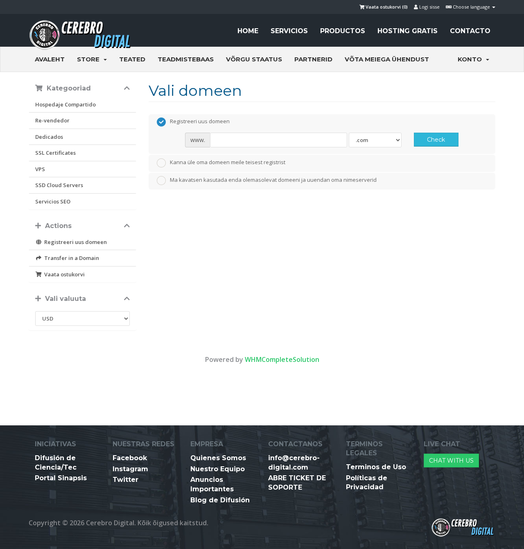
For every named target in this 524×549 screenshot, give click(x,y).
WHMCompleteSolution (282, 359)
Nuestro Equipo (217, 469)
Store (90, 59)
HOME (247, 31)
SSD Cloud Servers (59, 185)
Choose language (471, 7)
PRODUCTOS (342, 31)
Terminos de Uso (376, 467)
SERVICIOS (289, 31)
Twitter (125, 479)
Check (436, 139)
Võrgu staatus (254, 59)
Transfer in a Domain (70, 258)
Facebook (130, 458)
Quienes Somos (218, 458)
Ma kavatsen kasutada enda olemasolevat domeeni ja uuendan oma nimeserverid (273, 180)
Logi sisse (429, 7)
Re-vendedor (52, 120)
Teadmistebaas (186, 59)
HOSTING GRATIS (407, 31)
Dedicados (49, 136)
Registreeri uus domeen (74, 242)
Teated (132, 59)
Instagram (130, 469)
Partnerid (313, 59)
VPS (40, 169)
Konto (471, 59)
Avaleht (50, 59)
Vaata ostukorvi (63, 274)
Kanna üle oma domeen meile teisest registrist (227, 162)
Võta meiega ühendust (387, 59)
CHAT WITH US (451, 460)
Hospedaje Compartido (65, 104)
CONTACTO (470, 31)
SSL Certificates (55, 152)
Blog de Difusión (220, 500)
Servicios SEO (52, 201)
